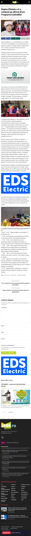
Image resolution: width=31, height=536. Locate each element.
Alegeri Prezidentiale (4, 494)
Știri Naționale (24, 494)
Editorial (13, 488)
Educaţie (13, 490)
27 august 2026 (6, 453)
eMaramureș (4, 388)
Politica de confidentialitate (8, 345)
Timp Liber (23, 497)
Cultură (13, 486)
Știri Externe (24, 492)
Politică (13, 497)
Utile (22, 499)
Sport (22, 490)
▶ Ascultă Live (6, 532)
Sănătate (23, 486)
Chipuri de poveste (3, 501)
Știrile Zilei (24, 496)
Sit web (2, 338)
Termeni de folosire (5, 526)
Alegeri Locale (4, 491)
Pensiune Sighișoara (5, 529)
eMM (6, 17)
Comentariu (4, 307)
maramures (13, 275)
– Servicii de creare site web (12, 442)
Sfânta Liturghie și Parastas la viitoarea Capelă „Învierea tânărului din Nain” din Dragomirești (17, 509)
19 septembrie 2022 (14, 17)
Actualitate (7, 6)
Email (3, 332)
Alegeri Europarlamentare (5, 489)
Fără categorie (14, 492)
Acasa (2, 6)
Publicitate (13, 499)
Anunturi (3, 496)
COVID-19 (13, 484)
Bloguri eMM (4, 498)
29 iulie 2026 (11, 388)
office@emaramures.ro (6, 433)
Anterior (4, 412)
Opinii (12, 496)
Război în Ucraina (25, 484)
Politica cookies (4, 528)
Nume (3, 325)
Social (22, 488)
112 (2, 484)
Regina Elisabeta (22, 275)
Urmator (11, 412)
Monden (13, 494)
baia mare (6, 275)
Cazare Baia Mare (13, 528)
